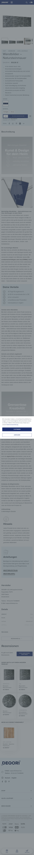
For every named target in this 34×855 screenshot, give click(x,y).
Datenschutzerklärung (12, 424)
